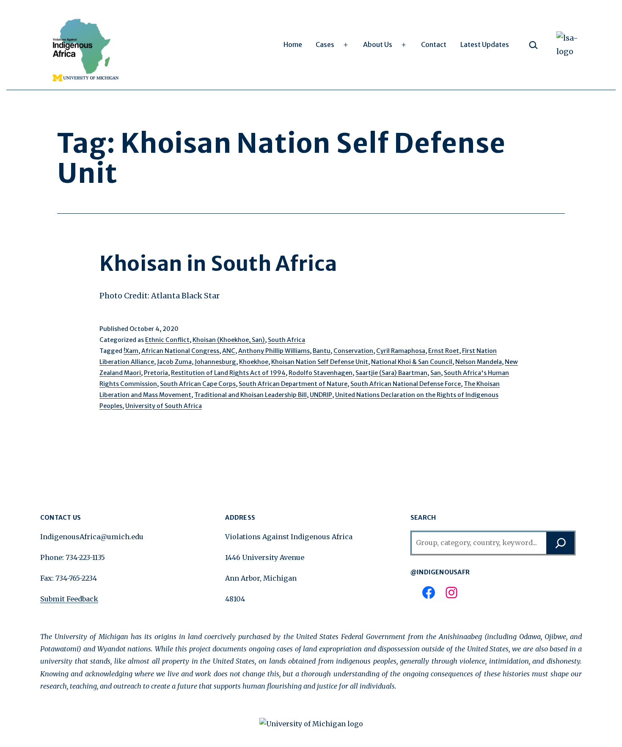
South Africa (286, 340)
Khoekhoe (253, 362)
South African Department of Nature (293, 384)
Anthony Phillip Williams (274, 351)
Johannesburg (215, 362)
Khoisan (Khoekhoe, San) (229, 340)
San (435, 373)
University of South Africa (163, 406)
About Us (377, 44)
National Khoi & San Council (411, 362)
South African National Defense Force (405, 384)
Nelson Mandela (478, 362)
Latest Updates (484, 44)
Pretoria (156, 373)
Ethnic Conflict (167, 340)
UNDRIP (321, 395)
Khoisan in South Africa (218, 263)
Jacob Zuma (174, 362)
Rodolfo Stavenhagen (320, 373)
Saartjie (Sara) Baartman (391, 373)
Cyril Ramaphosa (400, 351)
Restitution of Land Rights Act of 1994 (228, 373)
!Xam (131, 351)
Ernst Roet (443, 351)
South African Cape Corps (198, 384)
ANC (228, 351)
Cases (325, 44)
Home (292, 44)
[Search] (561, 543)
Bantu (321, 351)
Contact (433, 44)
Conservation (353, 351)
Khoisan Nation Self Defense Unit (319, 362)
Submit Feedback (69, 599)
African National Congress (180, 351)
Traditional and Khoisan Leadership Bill (250, 395)
